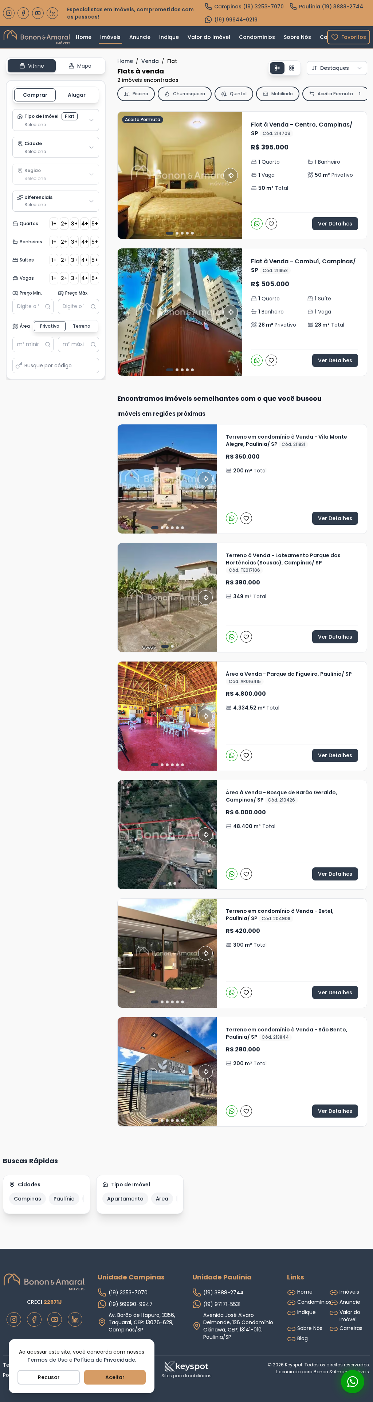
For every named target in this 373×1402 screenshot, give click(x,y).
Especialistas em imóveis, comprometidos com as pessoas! (130, 13)
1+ (53, 223)
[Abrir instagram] (9, 13)
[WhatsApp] (257, 223)
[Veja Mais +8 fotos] (167, 716)
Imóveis (110, 37)
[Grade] (291, 68)
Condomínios (257, 37)
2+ (64, 223)
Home (83, 37)
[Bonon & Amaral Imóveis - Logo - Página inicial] (37, 37)
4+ (84, 223)
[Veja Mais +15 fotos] (167, 1071)
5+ (94, 223)
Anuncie (139, 37)
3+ (74, 223)
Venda (150, 61)
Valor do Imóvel (209, 37)
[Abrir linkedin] (52, 13)
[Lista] (277, 68)
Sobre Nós (297, 37)
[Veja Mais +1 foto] (167, 953)
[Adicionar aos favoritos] (271, 223)
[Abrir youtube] (38, 13)
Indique (169, 37)
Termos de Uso (47, 1359)
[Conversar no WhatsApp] (352, 1381)
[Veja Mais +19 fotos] (167, 479)
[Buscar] (49, 306)
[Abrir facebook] (23, 13)
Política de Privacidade (104, 1359)
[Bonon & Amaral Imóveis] (44, 1282)
